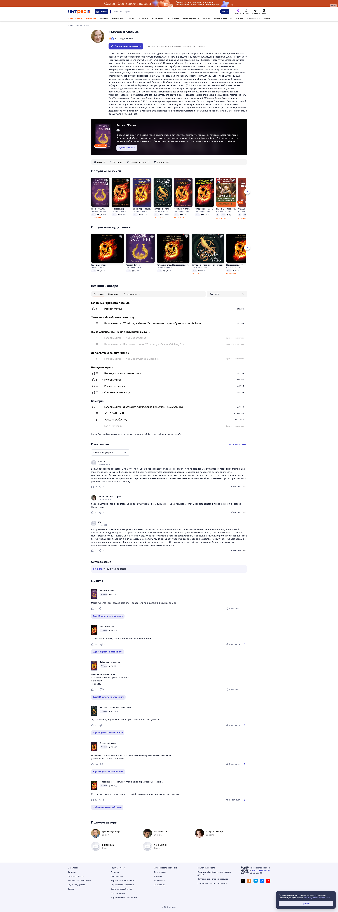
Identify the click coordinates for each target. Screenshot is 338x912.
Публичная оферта (206, 868)
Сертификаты (253, 18)
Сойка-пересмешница (142, 209)
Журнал (239, 18)
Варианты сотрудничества (123, 880)
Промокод (91, 18)
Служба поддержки (76, 885)
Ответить (236, 486)
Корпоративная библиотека (124, 897)
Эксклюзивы (173, 18)
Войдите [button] (97, 568)
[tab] (99, 162)
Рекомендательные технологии (212, 883)
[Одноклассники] (249, 881)
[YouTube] (268, 881)
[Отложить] (106, 180)
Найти (225, 11)
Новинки (104, 18)
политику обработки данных (317, 898)
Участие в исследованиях (79, 880)
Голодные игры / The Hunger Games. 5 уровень (131, 358)
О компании (73, 868)
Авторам (115, 872)
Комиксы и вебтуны (223, 18)
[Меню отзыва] (244, 486)
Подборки (143, 18)
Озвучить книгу (118, 893)
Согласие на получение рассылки (213, 879)
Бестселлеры (160, 872)
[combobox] (165, 11)
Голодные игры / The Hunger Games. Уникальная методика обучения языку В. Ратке (226, 209)
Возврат (71, 889)
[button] (245, 608)
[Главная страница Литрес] (79, 11)
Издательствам (118, 868)
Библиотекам (117, 876)
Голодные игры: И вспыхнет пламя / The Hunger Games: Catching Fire (144, 344)
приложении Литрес (261, 870)
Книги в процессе (191, 18)
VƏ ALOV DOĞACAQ (115, 419)
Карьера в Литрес (76, 876)
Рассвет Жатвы (126, 125)
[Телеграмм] (255, 881)
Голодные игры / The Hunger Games (125, 337)
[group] (169, 463)
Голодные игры (119, 209)
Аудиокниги (157, 18)
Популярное (117, 18)
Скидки (131, 18)
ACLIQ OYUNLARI (114, 413)
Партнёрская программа (122, 885)
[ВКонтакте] (262, 881)
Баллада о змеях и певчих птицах (163, 209)
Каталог (103, 11)
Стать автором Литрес (121, 889)
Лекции (206, 18)
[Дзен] (243, 881)
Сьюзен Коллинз (98, 211)
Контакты (72, 872)
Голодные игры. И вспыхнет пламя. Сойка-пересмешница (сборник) (204, 209)
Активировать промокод (165, 868)
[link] (165, 461)
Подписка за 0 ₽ (75, 18)
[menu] (227, 294)
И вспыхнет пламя (182, 209)
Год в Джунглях (113, 425)
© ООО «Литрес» (169, 907)
